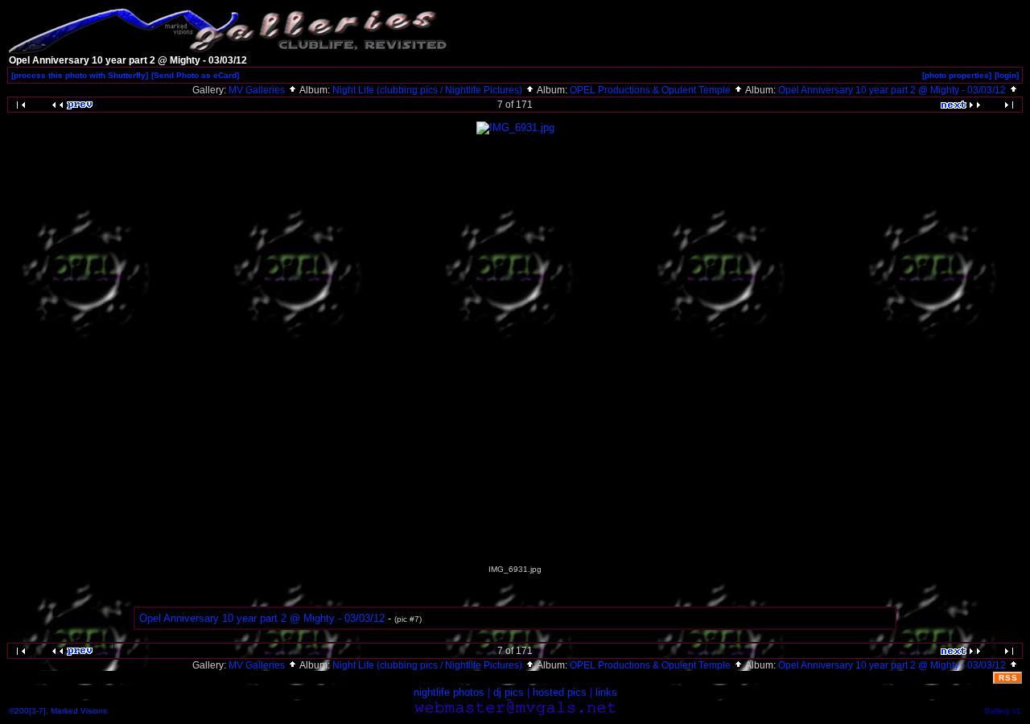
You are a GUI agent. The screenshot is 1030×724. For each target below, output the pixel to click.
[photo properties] (956, 75)
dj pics (508, 692)
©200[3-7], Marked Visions (58, 710)
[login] (1007, 75)
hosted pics (560, 692)
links (606, 692)
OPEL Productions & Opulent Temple (651, 90)
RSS (1008, 677)
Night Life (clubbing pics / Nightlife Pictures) (428, 90)
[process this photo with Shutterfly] (79, 75)
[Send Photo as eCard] (195, 75)
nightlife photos (449, 692)
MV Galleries (258, 90)
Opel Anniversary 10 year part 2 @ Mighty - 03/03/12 (893, 90)
